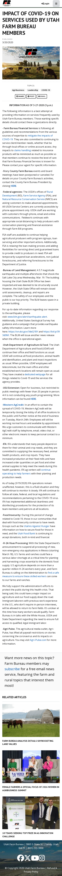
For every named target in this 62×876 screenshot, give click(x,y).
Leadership (33, 90)
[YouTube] (35, 859)
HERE (33, 398)
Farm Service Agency (34, 195)
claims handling (22, 150)
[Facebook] (20, 859)
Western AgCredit (13, 404)
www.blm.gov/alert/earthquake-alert (27, 316)
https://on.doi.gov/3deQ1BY (23, 331)
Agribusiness (18, 90)
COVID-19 (46, 90)
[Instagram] (42, 859)
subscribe (12, 668)
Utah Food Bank (26, 533)
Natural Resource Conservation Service (23, 199)
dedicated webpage (35, 374)
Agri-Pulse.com (38, 640)
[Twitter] (27, 859)
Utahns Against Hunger (36, 526)
